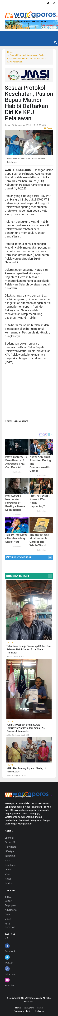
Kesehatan (10, 864)
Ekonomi (9, 837)
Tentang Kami (28, 1008)
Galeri (8, 914)
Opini (8, 869)
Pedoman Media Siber (23, 1011)
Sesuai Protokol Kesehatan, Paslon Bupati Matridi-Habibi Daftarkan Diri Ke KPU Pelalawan (26, 58)
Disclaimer (39, 1011)
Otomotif (10, 842)
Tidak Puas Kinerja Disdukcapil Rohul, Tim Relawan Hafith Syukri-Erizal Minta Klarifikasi (28, 649)
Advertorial (11, 909)
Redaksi (39, 1008)
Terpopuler (11, 905)
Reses (8, 878)
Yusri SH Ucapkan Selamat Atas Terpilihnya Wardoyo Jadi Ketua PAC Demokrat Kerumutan (25, 728)
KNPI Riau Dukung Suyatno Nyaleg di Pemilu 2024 (26, 770)
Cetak (49, 128)
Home (10, 52)
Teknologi (10, 855)
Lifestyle (9, 851)
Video (8, 874)
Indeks (8, 883)
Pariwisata (10, 846)
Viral (7, 860)
